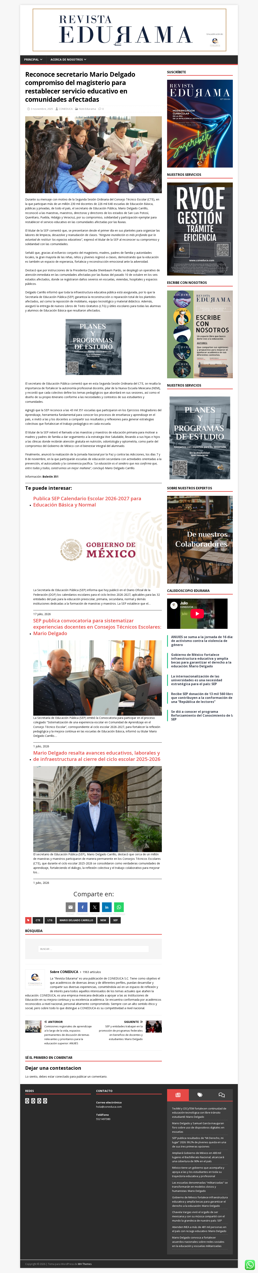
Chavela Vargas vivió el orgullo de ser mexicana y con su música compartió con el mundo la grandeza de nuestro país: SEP (198, 1216)
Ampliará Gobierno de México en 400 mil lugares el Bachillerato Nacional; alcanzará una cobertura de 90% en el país (198, 1157)
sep (115, 920)
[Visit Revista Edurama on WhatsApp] (27, 1102)
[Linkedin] (107, 907)
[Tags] (200, 1095)
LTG (50, 920)
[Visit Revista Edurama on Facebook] (45, 1102)
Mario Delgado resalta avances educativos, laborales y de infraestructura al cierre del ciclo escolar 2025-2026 (96, 756)
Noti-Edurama (87, 109)
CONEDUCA (66, 109)
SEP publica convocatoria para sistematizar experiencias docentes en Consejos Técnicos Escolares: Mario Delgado (97, 626)
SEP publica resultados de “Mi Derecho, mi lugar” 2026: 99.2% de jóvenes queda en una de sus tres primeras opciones (199, 1142)
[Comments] (222, 1095)
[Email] (70, 907)
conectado (62, 1076)
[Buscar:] (93, 949)
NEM (103, 920)
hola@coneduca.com (109, 1106)
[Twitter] (95, 907)
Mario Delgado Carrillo (76, 920)
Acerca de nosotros (67, 59)
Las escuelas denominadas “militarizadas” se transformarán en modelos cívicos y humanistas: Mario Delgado (200, 1187)
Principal (31, 59)
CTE (38, 920)
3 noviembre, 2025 (42, 109)
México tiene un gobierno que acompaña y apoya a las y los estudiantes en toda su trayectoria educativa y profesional (198, 1172)
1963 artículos (92, 972)
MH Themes (85, 1264)
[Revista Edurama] (129, 53)
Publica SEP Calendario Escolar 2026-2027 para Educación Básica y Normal (87, 501)
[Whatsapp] (119, 907)
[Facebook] (82, 907)
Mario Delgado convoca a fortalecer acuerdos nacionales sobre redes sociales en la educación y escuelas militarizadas (198, 1242)
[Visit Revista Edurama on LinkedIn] (33, 1102)
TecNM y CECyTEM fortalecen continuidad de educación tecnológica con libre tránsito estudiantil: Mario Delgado (199, 1113)
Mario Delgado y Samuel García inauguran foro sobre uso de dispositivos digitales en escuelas (198, 1127)
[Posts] (178, 1095)
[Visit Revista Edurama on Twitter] (39, 1102)
